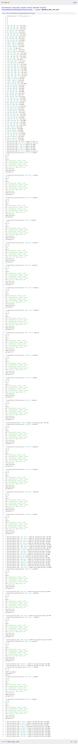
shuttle (23, 7)
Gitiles (9, 741)
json (75, 741)
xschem (37, 9)
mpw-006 (36, 7)
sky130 (29, 7)
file (33, 13)
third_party (16, 7)
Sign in (74, 2)
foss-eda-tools (6, 7)
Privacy (13, 741)
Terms (17, 741)
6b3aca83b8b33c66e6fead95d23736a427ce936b (17, 9)
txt (72, 741)
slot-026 (42, 7)
